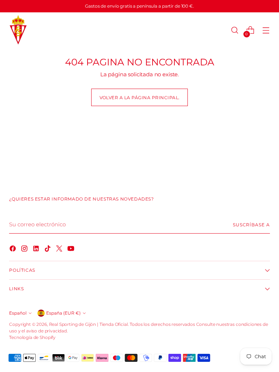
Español (18, 313)
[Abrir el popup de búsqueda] (234, 30)
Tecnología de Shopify (32, 337)
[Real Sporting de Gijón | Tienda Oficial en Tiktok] (48, 249)
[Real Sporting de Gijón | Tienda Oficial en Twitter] (60, 249)
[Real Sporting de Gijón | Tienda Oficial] (18, 30)
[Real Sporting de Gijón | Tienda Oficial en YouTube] (71, 249)
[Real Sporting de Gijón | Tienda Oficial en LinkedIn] (36, 249)
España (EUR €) (63, 313)
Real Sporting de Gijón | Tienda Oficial (88, 324)
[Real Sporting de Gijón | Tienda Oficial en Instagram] (25, 249)
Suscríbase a (251, 224)
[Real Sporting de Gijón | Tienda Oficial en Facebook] (13, 249)
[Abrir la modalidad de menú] (266, 30)
